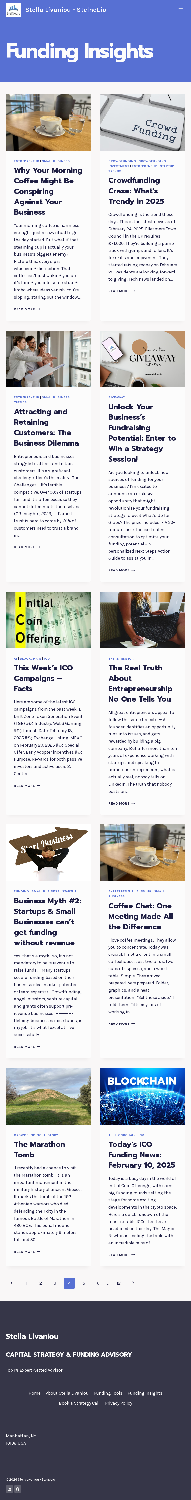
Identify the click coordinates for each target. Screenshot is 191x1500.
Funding (21, 891)
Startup (167, 166)
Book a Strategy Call (79, 1403)
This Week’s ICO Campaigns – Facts (43, 678)
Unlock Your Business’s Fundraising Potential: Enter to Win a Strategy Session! (142, 433)
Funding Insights (145, 1393)
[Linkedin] (9, 1489)
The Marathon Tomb (39, 1149)
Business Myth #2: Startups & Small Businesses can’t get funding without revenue (47, 922)
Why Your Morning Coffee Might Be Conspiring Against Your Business (48, 191)
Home (35, 1393)
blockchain (30, 658)
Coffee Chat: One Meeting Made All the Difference (140, 916)
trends (114, 171)
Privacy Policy (118, 1403)
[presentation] (48, 122)
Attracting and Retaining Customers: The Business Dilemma (46, 427)
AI (15, 658)
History (51, 1135)
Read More (27, 309)
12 (119, 1283)
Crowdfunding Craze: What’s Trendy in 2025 (136, 191)
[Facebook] (17, 1489)
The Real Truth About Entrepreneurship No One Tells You (140, 683)
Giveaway (116, 397)
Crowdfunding (122, 161)
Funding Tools (108, 1393)
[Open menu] (180, 10)
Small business (56, 161)
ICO (47, 658)
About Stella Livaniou (67, 1393)
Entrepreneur (26, 161)
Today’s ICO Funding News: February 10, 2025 (141, 1155)
